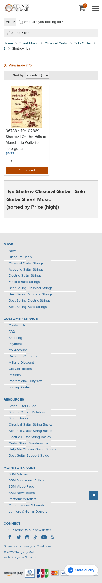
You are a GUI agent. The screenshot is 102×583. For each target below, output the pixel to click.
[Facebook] (10, 538)
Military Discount (21, 362)
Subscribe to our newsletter (29, 530)
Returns (15, 375)
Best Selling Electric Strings (30, 300)
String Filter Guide (22, 406)
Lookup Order (19, 387)
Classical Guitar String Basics (31, 424)
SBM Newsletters (22, 493)
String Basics (18, 418)
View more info (20, 65)
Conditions (44, 546)
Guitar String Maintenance (28, 443)
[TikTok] (35, 538)
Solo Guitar (82, 43)
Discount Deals (20, 257)
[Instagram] (27, 538)
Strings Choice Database (27, 412)
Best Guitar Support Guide (29, 455)
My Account (18, 350)
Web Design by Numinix (20, 557)
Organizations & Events (27, 505)
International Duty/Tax (25, 381)
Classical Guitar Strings (26, 263)
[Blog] (52, 538)
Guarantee (11, 546)
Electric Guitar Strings (25, 275)
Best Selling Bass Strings (28, 307)
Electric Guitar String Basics (30, 437)
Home (8, 43)
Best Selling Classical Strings (30, 288)
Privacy (27, 546)
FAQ (12, 331)
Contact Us (17, 325)
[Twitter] (18, 538)
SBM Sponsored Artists (26, 480)
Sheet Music (28, 43)
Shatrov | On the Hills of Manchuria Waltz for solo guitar (26, 143)
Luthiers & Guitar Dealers (28, 511)
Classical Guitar (56, 43)
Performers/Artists (22, 499)
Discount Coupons (23, 356)
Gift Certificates (20, 369)
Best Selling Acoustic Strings (30, 294)
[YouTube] (44, 538)
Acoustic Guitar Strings (26, 269)
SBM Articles (18, 474)
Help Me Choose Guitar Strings (32, 449)
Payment (15, 344)
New (12, 251)
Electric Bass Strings (24, 282)
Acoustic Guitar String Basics (31, 431)
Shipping (15, 338)
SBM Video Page (21, 486)
